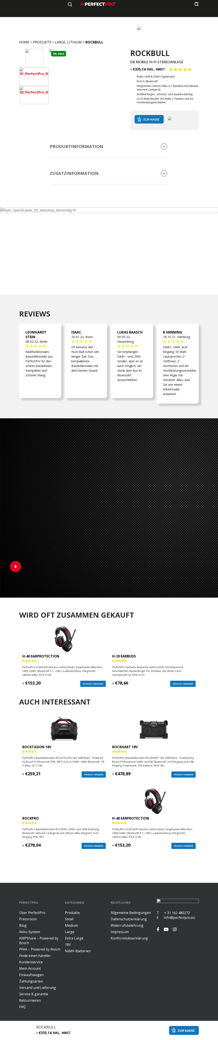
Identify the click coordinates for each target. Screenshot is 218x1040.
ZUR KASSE (151, 119)
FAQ (22, 1006)
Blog (23, 925)
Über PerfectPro (32, 912)
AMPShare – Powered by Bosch (38, 940)
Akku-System (29, 931)
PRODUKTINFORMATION (76, 146)
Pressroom (28, 919)
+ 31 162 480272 (174, 913)
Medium (71, 925)
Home (24, 42)
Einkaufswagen (31, 974)
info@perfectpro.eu (179, 917)
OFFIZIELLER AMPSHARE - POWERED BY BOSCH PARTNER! (89, 28)
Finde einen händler (35, 955)
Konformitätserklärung (129, 938)
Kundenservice (31, 962)
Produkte (42, 42)
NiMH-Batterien (78, 951)
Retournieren (30, 1000)
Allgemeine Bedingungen (131, 912)
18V (68, 944)
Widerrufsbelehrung (127, 925)
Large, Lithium (68, 42)
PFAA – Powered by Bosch (39, 949)
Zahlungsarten (31, 981)
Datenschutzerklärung (129, 919)
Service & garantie (33, 994)
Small (69, 919)
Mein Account (30, 968)
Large (69, 931)
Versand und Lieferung (37, 987)
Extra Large (74, 938)
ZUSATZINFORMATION (74, 173)
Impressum (120, 931)
